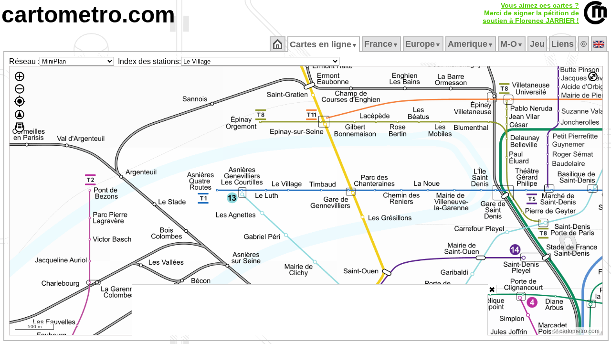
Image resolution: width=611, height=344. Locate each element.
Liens (562, 44)
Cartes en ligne (324, 44)
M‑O (511, 44)
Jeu (537, 44)
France (381, 44)
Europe (423, 44)
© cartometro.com (577, 331)
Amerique (471, 44)
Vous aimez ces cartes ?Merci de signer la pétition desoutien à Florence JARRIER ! (531, 12)
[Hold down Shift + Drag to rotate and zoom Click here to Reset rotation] (19, 114)
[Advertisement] (310, 310)
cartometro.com (88, 14)
